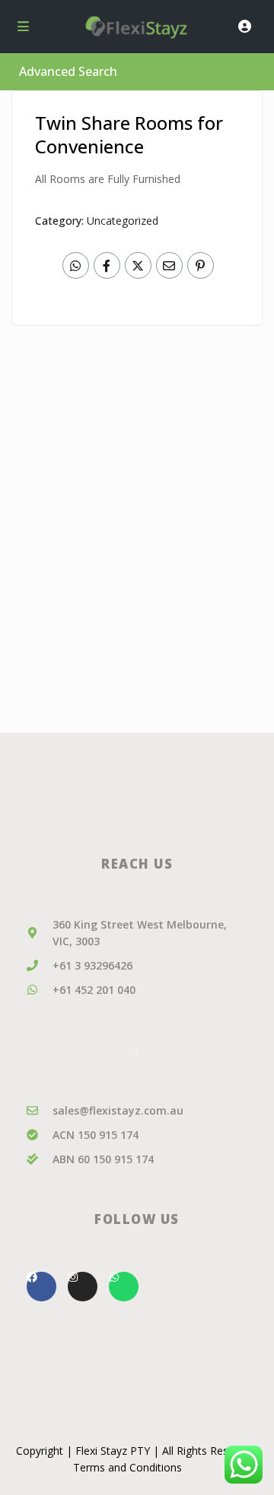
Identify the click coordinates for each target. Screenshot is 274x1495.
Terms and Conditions (127, 1467)
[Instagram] (82, 1286)
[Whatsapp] (124, 1286)
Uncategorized (122, 220)
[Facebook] (41, 1286)
